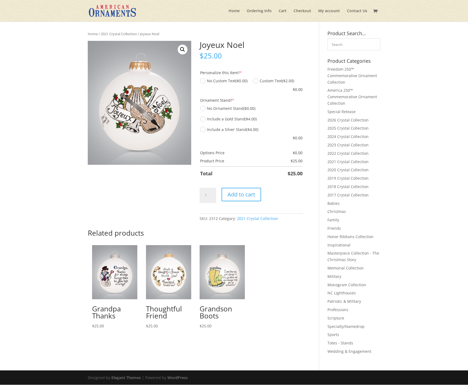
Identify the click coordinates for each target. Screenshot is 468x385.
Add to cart (241, 194)
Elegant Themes (126, 377)
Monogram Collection (346, 284)
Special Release (341, 111)
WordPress (177, 377)
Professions (337, 309)
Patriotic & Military (344, 301)
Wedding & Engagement (349, 351)
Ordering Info (259, 11)
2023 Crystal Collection (348, 144)
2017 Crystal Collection (348, 195)
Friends (334, 228)
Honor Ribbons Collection (350, 236)
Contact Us (357, 11)
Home (234, 11)
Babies (333, 203)
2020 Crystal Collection (348, 169)
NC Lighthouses (341, 292)
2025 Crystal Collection (348, 128)
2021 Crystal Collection (119, 33)
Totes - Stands (340, 342)
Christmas (336, 211)
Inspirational (338, 245)
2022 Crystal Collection (348, 153)
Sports (333, 334)
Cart (283, 11)
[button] (182, 49)
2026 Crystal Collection (348, 120)
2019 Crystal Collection (348, 178)
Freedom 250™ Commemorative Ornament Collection (352, 76)
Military (334, 276)
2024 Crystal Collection (348, 136)
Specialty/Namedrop (346, 326)
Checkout (302, 11)
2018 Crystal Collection (348, 186)
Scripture (335, 318)
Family (333, 219)
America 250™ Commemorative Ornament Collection (352, 97)
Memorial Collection (345, 268)
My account (329, 11)
